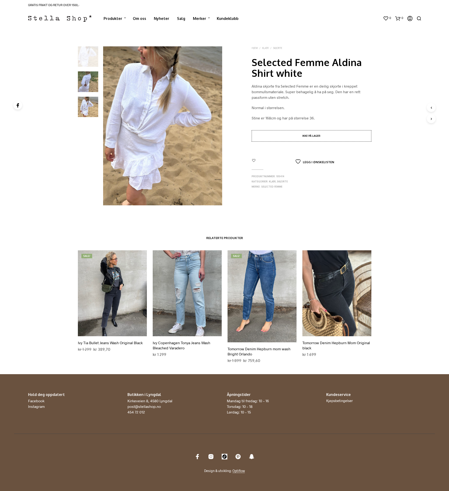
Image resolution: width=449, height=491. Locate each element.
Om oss (139, 18)
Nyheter (161, 18)
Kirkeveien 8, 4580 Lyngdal (149, 401)
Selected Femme (271, 186)
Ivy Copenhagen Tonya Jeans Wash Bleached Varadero (181, 345)
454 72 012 (136, 412)
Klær (265, 48)
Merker (199, 18)
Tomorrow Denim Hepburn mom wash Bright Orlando (259, 351)
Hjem (255, 48)
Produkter (113, 18)
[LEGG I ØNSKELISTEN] (112, 332)
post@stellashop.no (144, 406)
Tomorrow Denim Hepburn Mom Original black (336, 345)
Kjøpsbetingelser (339, 401)
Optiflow (238, 471)
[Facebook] (17, 105)
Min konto (370, 18)
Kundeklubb (228, 18)
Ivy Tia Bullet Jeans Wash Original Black (110, 342)
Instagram (36, 406)
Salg (181, 18)
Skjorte (277, 48)
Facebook (36, 401)
